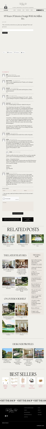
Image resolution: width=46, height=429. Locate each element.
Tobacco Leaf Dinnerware (32, 387)
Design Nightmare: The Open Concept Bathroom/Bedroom (12, 219)
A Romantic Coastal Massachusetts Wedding (17, 362)
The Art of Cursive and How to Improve (36, 291)
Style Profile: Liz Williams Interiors (8, 287)
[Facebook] (40, 10)
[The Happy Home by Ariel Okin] (21, 309)
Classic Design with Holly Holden (36, 296)
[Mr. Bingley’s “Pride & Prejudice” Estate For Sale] (7, 353)
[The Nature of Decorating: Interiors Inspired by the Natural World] (21, 281)
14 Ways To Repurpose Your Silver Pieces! (35, 273)
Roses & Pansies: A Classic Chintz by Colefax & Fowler (36, 285)
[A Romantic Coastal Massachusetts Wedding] (18, 353)
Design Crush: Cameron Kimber (35, 312)
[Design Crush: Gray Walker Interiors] (8, 238)
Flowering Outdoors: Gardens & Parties (8, 334)
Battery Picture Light (5, 387)
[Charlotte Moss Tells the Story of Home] (21, 326)
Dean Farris (8, 103)
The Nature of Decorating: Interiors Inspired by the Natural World (22, 289)
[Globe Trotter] (23, 380)
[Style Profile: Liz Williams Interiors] (8, 281)
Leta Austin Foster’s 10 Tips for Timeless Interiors (36, 279)
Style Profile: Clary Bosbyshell (27, 219)
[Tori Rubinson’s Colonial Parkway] (23, 238)
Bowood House (35, 308)
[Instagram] (37, 10)
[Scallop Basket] (40, 380)
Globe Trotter (23, 386)
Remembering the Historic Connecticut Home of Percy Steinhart (28, 362)
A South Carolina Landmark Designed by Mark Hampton (36, 303)
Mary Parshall (9, 80)
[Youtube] (41, 10)
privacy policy (5, 422)
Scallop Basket (40, 386)
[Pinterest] (38, 10)
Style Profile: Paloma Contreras (8, 270)
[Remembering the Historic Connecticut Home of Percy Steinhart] (28, 353)
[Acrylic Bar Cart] (14, 380)
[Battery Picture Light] (5, 380)
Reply (7, 77)
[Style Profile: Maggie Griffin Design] (39, 353)
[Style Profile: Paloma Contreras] (8, 263)
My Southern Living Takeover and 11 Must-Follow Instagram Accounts (36, 262)
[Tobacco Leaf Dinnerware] (31, 380)
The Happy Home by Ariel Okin (21, 317)
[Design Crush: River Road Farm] (37, 238)
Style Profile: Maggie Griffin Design (39, 361)
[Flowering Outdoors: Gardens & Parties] (8, 326)
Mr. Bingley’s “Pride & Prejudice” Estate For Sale (7, 361)
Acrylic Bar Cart (14, 386)
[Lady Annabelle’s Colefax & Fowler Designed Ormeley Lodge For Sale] (21, 263)
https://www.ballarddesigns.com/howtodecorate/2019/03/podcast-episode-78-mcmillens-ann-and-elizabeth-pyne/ (21, 161)
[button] (43, 10)
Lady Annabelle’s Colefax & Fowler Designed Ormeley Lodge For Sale (22, 272)
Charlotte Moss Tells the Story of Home (21, 334)
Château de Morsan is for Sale (36, 268)
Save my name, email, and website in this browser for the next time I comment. (17, 194)
